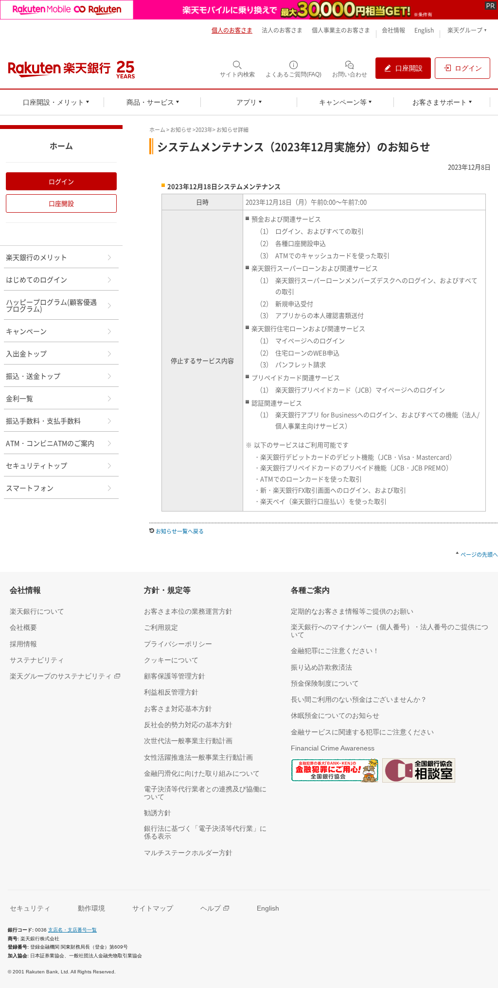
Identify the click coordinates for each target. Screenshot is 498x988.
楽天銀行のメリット (36, 257)
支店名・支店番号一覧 (72, 930)
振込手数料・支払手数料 (43, 420)
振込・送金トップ (33, 376)
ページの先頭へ (479, 554)
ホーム (157, 130)
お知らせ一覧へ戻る (180, 531)
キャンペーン (26, 331)
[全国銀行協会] (334, 772)
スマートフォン (29, 488)
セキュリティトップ (36, 465)
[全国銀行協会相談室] (418, 772)
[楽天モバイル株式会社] (249, 9)
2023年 (204, 130)
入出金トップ (26, 353)
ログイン (61, 181)
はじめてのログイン (36, 279)
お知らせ (181, 130)
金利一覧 (19, 398)
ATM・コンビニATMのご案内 (50, 443)
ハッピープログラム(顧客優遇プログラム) (51, 305)
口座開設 (61, 203)
